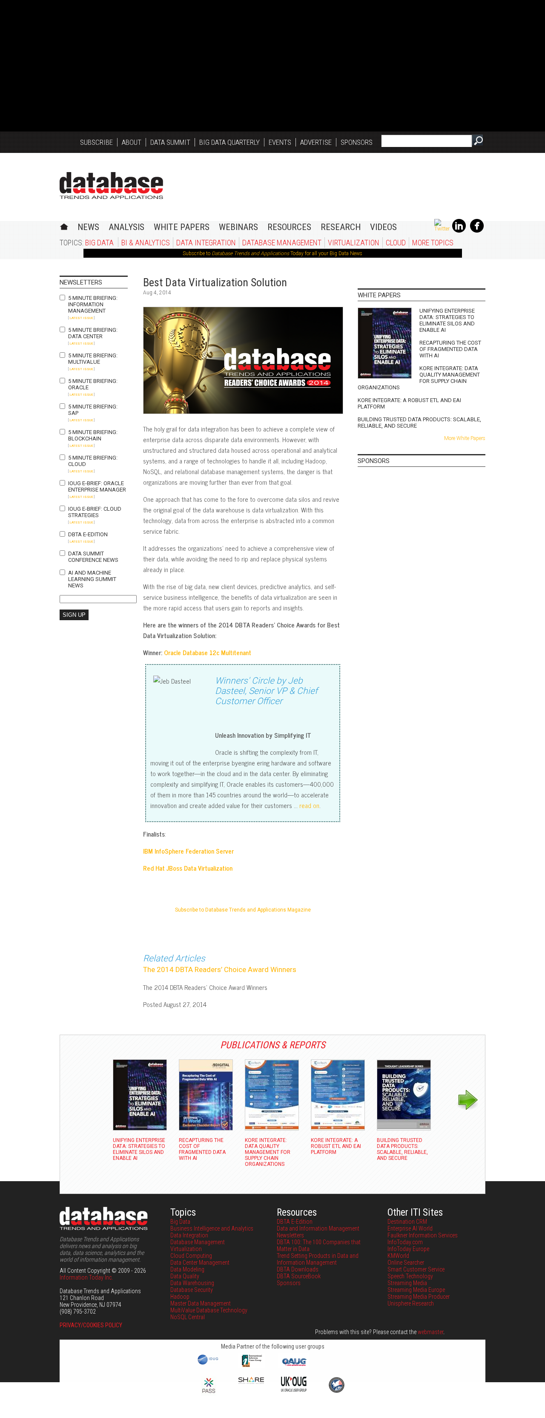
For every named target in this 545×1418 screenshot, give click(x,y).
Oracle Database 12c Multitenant (207, 652)
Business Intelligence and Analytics (211, 1228)
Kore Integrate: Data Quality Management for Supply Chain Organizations (419, 378)
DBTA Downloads (297, 1269)
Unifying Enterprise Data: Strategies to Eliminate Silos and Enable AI (447, 320)
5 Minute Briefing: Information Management (93, 304)
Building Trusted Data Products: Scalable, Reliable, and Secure (419, 422)
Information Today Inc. (86, 1277)
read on (309, 805)
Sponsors (357, 142)
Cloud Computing (191, 1255)
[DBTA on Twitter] (442, 229)
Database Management (281, 242)
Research (341, 227)
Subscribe (96, 142)
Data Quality (184, 1276)
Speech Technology (410, 1276)
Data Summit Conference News (93, 556)
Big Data (99, 242)
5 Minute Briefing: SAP (93, 409)
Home (64, 225)
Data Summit (170, 142)
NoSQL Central (187, 1317)
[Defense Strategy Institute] (336, 1391)
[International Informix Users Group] (251, 1366)
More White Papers (464, 438)
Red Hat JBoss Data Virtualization (187, 868)
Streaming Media (407, 1283)
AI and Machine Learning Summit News (92, 579)
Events (280, 142)
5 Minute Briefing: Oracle (93, 384)
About (131, 142)
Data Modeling (187, 1269)
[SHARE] (251, 1381)
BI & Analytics (145, 242)
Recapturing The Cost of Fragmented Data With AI (450, 349)
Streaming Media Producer (418, 1296)
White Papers (181, 227)
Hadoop (179, 1296)
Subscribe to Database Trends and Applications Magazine (243, 910)
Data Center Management (199, 1262)
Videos (383, 227)
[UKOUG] (294, 1389)
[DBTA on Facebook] (477, 231)
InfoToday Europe (408, 1248)
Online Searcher (405, 1262)
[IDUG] (209, 1363)
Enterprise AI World (410, 1228)
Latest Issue (81, 318)
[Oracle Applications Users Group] (293, 1366)
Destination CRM (407, 1221)
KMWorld (398, 1255)
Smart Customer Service (416, 1269)
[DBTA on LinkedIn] (459, 231)
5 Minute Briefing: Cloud (93, 460)
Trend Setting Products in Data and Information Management (318, 1259)
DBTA (111, 185)
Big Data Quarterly (229, 142)
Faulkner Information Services (422, 1235)
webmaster (430, 1332)
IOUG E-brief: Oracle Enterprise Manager (97, 486)
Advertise (316, 142)
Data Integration (206, 242)
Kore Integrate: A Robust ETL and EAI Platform (409, 403)
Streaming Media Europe (416, 1289)
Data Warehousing (192, 1283)
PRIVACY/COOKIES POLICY (91, 1325)
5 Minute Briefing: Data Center (93, 333)
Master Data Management (200, 1303)
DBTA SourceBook (299, 1276)
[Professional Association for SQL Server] (208, 1393)
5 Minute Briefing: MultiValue (93, 358)
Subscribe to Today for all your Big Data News (272, 253)
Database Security (191, 1289)
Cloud (396, 242)
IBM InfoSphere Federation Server (188, 851)
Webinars (238, 227)
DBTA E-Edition (88, 534)
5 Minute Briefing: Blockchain (93, 435)
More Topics (432, 242)
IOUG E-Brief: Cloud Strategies (94, 512)
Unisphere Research (410, 1303)
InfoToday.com (405, 1242)
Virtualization (353, 242)
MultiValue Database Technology (208, 1310)
